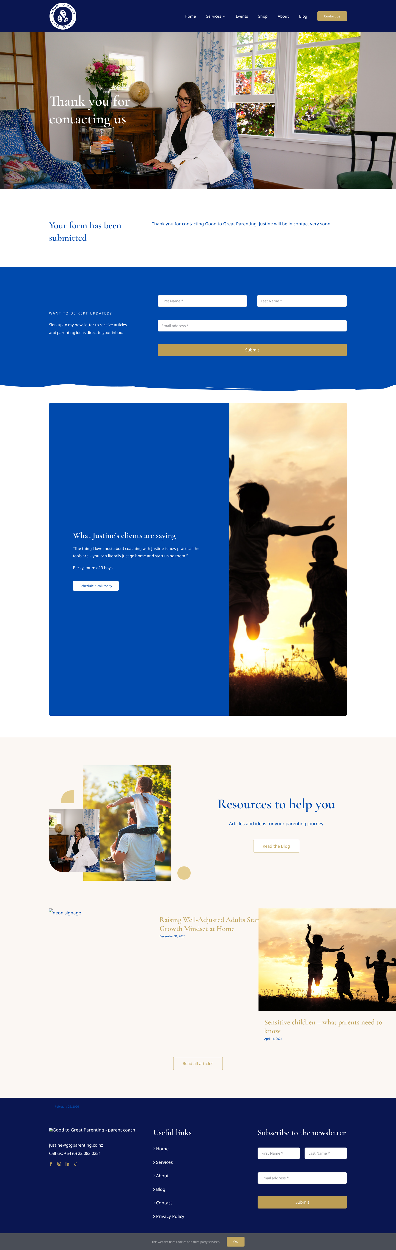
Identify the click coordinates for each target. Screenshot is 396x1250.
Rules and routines (328, 965)
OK (235, 1241)
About (162, 1176)
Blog (160, 1189)
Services (164, 1162)
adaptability (306, 965)
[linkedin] (67, 1164)
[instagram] (59, 1164)
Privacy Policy (170, 1216)
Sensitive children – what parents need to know (323, 1026)
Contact (164, 1203)
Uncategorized (119, 1004)
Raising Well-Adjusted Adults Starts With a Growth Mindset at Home (222, 924)
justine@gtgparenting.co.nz (76, 1145)
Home (162, 1149)
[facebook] (51, 1164)
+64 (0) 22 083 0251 (82, 1153)
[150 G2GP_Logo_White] (92, 1130)
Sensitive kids (351, 965)
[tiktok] (75, 1164)
